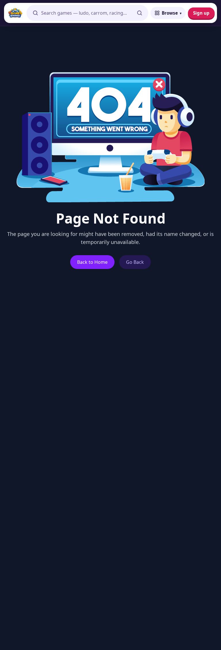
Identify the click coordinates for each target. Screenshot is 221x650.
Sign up (201, 13)
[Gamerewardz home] (15, 13)
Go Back (135, 262)
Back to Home (92, 262)
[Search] (139, 13)
